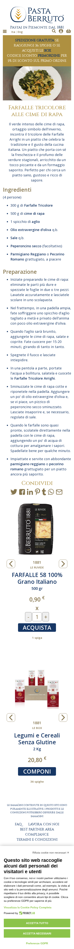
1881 (37, 562)
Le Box (37, 728)
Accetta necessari (37, 933)
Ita (13, 32)
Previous (11, 564)
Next (63, 564)
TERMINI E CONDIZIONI (37, 839)
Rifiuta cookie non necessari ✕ (50, 852)
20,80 (37, 760)
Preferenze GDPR (37, 943)
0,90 (37, 599)
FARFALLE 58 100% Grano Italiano (37, 578)
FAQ (18, 824)
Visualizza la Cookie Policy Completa (27, 907)
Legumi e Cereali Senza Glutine (37, 738)
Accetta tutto (37, 923)
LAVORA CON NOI (43, 824)
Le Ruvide (37, 567)
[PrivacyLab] (26, 913)
